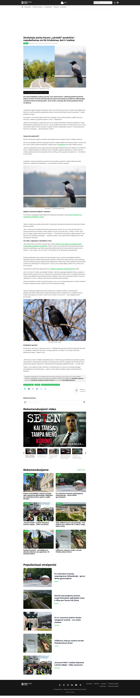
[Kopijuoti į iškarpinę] (41, 388)
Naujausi (103, 683)
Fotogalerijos (48, 7)
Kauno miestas (29, 474)
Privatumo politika (113, 686)
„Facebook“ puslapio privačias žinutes (42, 380)
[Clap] (76, 390)
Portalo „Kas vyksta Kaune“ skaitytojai (47, 43)
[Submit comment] (84, 402)
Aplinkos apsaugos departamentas (63, 269)
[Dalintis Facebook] (28, 388)
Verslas (59, 503)
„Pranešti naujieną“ (77, 378)
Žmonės (56, 625)
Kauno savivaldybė (28, 384)
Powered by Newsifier (70, 692)
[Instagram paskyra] (68, 685)
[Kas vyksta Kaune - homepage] (28, 2)
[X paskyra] (60, 685)
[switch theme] (115, 3)
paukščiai (61, 144)
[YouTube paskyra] (76, 685)
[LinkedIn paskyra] (72, 685)
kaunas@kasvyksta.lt (68, 380)
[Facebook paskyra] (64, 685)
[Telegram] (37, 388)
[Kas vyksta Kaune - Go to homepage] (28, 684)
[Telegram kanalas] (80, 685)
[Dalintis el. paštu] (45, 388)
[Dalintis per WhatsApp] (24, 388)
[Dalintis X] (33, 388)
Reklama (56, 7)
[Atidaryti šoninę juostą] (22, 7)
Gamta (26, 43)
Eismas (59, 474)
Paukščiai (37, 384)
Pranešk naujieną (37, 7)
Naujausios (27, 7)
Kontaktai (63, 7)
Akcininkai (103, 686)
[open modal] (117, 3)
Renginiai (27, 503)
